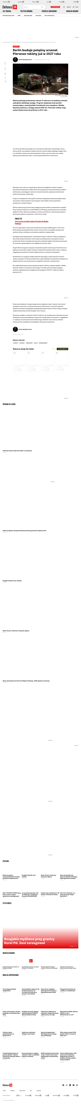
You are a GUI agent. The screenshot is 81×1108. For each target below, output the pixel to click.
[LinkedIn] (70, 1085)
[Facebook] (63, 1085)
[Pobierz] (5, 78)
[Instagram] (76, 1085)
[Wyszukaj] (42, 7)
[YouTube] (73, 1085)
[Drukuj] (5, 74)
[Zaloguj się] (64, 7)
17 (5, 70)
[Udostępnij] (5, 82)
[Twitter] (66, 1085)
